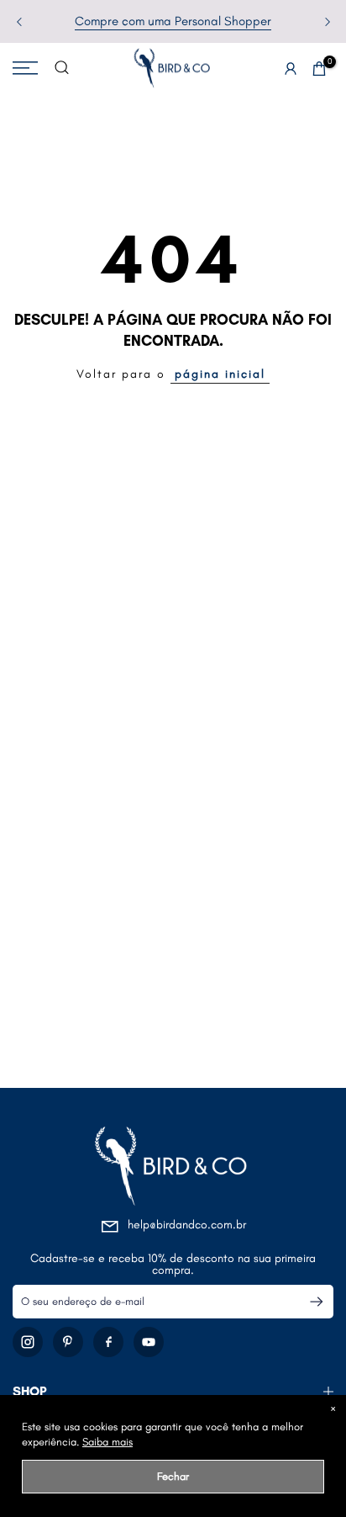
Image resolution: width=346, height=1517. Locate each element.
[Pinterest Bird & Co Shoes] (68, 1342)
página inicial (220, 374)
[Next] (325, 21)
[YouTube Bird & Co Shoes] (149, 1342)
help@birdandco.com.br (187, 1224)
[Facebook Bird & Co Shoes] (108, 1342)
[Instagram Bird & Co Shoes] (28, 1342)
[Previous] (20, 21)
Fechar (173, 1476)
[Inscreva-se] (309, 1301)
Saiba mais (107, 1441)
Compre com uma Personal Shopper (173, 21)
